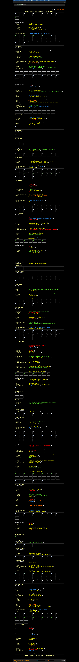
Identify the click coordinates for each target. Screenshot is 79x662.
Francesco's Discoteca (19, 55)
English (59, 661)
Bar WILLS (17, 550)
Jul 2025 (39, 11)
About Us (15, 660)
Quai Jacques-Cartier (19, 598)
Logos (28, 660)
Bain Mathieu (18, 350)
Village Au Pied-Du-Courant (20, 33)
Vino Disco (17, 69)
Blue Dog (17, 590)
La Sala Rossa (18, 357)
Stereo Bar (17, 63)
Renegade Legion (20, 661)
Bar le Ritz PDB (18, 51)
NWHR (17, 316)
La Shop (17, 247)
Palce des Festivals (19, 457)
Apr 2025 (27, 11)
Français (61, 661)
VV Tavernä (17, 429)
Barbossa (17, 23)
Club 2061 (17, 353)
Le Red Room (18, 27)
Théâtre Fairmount (19, 542)
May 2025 (31, 11)
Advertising (18, 660)
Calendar (24, 0)
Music (45, 0)
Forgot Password (60, 2)
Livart (17, 95)
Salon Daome (18, 28)
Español (64, 661)
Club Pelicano (18, 24)
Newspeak (17, 96)
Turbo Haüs (18, 67)
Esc (16, 219)
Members (19, 0)
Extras (49, 0)
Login (64, 2)
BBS (14, 2)
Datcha (17, 291)
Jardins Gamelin (18, 26)
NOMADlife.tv (18, 119)
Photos (28, 0)
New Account (54, 2)
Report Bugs (15, 661)
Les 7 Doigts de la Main (19, 595)
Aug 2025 (43, 11)
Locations (36, 0)
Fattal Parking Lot (19, 91)
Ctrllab (17, 355)
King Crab (17, 222)
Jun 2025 (35, 11)
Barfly (17, 289)
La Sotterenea (18, 249)
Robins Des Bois (18, 422)
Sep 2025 (48, 11)
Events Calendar (18, 4)
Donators (25, 660)
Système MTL (18, 29)
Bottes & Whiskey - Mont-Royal (21, 393)
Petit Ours (17, 58)
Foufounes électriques (19, 189)
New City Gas (18, 456)
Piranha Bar (18, 60)
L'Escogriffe (17, 403)
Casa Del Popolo (18, 311)
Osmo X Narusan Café (19, 97)
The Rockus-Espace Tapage (20, 104)
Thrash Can (18, 30)
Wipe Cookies (29, 661)
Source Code (24, 661)
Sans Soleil (17, 461)
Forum (32, 0)
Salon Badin (18, 423)
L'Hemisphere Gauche (19, 149)
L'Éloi (16, 223)
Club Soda (17, 290)
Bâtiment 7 (17, 637)
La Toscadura (18, 57)
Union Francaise (18, 32)
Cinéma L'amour (18, 450)
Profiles (41, 0)
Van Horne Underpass (19, 199)
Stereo (17, 62)
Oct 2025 (52, 11)
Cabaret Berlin (18, 53)
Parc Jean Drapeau (19, 99)
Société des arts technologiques (21, 61)
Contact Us (21, 660)
